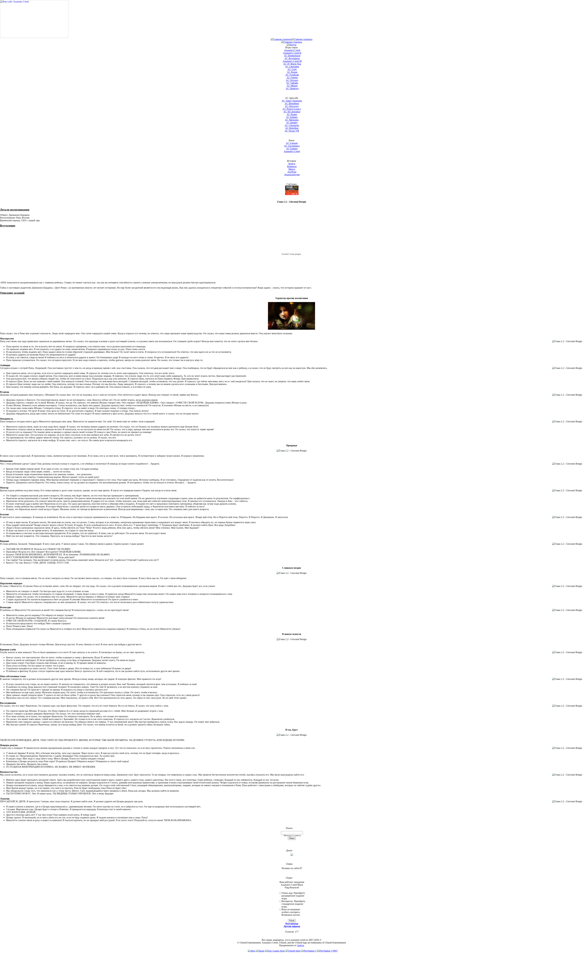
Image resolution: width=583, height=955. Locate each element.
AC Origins (292, 77)
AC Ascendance (292, 146)
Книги (291, 163)
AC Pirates (292, 114)
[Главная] (281, 39)
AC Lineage (292, 143)
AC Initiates (292, 117)
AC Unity (292, 69)
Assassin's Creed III (292, 61)
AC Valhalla (292, 83)
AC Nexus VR (292, 131)
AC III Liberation (291, 111)
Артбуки (291, 172)
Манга (291, 169)
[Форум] (291, 44)
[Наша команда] (291, 42)
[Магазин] (302, 39)
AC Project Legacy (292, 109)
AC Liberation (292, 66)
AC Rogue (292, 72)
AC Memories (292, 120)
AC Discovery (292, 106)
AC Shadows (292, 88)
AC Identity (292, 122)
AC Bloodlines (292, 103)
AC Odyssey (292, 80)
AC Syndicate (292, 74)
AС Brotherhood (292, 55)
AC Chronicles (292, 125)
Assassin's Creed (292, 50)
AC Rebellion (291, 128)
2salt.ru (300, 945)
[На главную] (34, 37)
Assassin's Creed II (292, 53)
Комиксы (292, 166)
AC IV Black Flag (292, 64)
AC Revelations (292, 58)
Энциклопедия (292, 174)
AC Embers (292, 148)
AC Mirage (292, 85)
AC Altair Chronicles (292, 100)
